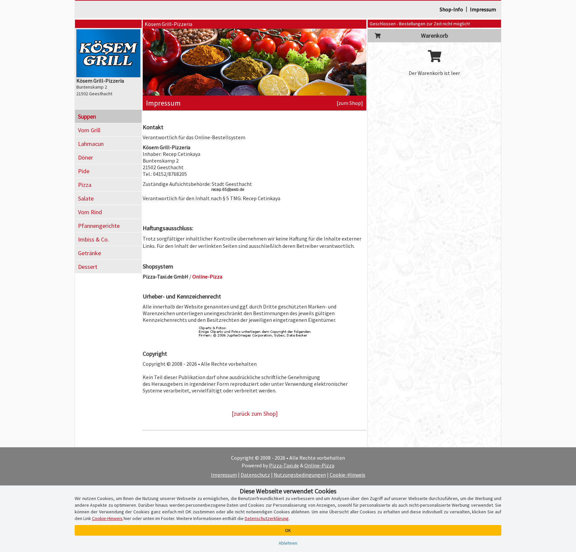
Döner (85, 157)
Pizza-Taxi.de (284, 465)
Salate (86, 198)
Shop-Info (451, 9)
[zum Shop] (350, 103)
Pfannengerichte (99, 226)
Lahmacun (91, 144)
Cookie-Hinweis (347, 474)
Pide (83, 171)
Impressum (483, 9)
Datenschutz (255, 474)
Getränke (89, 253)
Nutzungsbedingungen (300, 474)
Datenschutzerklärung (267, 518)
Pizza (84, 185)
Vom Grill (89, 130)
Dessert (87, 267)
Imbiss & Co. (93, 239)
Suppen (87, 116)
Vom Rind (90, 212)
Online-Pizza (319, 465)
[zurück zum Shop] (255, 413)
